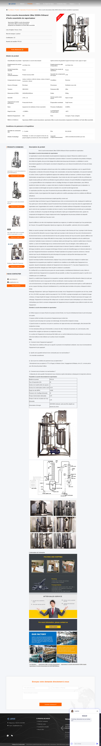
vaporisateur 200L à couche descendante (49, 664)
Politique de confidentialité (18, 744)
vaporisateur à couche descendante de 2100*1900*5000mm (44, 666)
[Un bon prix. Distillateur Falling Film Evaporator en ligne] (16, 251)
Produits (30, 4)
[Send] (97, 743)
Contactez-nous (61, 4)
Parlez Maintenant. (16, 49)
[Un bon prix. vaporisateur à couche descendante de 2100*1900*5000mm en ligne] (16, 159)
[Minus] (97, 711)
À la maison (11, 9)
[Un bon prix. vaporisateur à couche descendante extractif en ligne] (16, 190)
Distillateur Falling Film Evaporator (15, 263)
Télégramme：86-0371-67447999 (16, 722)
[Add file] (72, 743)
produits (17, 9)
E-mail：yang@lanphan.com (15, 725)
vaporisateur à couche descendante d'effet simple (73, 664)
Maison (22, 4)
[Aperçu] (12, 3)
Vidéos (38, 4)
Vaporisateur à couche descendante (28, 9)
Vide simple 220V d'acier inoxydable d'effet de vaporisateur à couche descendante (15, 234)
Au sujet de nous (48, 4)
